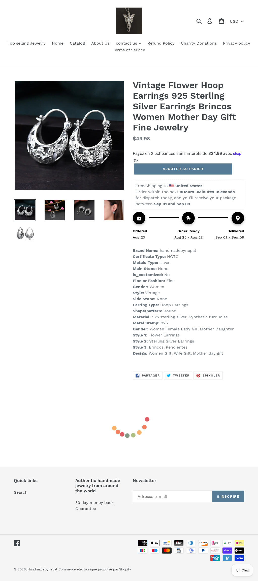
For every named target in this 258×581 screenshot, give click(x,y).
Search (20, 492)
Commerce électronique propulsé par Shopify (94, 569)
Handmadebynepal (42, 569)
